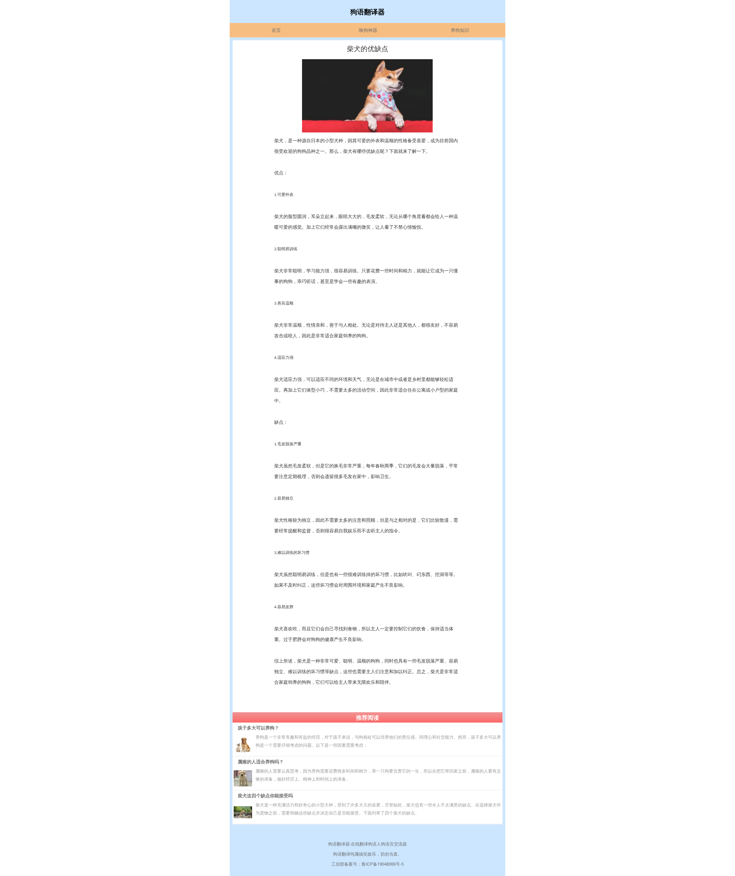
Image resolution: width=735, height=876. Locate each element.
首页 (276, 30)
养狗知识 (460, 30)
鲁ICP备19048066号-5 (382, 864)
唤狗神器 (368, 30)
